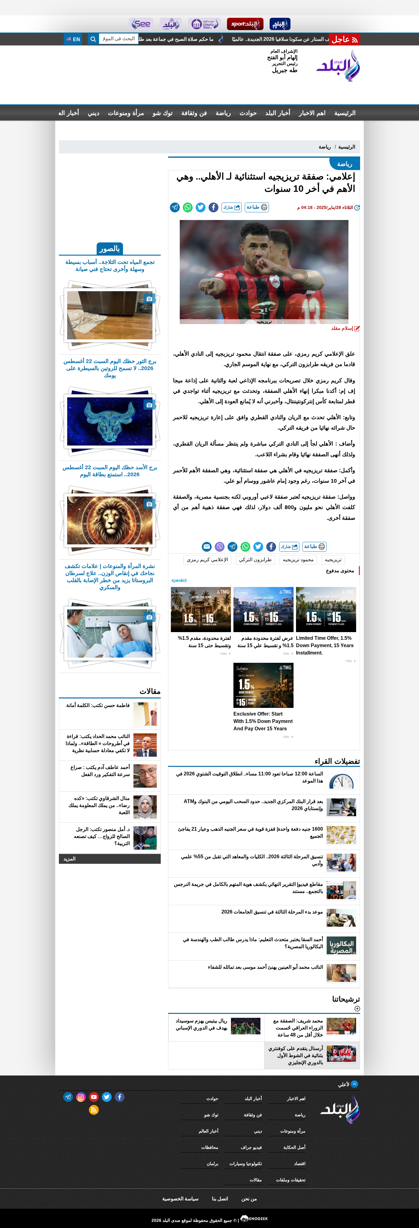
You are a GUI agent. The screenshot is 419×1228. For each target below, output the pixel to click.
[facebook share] (213, 207)
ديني (93, 113)
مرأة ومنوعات (126, 113)
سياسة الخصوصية (180, 1198)
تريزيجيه (333, 559)
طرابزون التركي (255, 559)
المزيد (69, 858)
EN (76, 39)
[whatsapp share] (188, 207)
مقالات (256, 1179)
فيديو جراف (251, 1147)
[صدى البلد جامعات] (204, 24)
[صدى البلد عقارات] (171, 24)
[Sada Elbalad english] (141, 24)
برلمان (212, 1163)
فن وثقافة (194, 113)
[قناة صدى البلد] (280, 24)
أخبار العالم (65, 113)
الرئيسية (345, 113)
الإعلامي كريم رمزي (207, 559)
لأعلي (344, 1084)
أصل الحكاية (294, 1147)
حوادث (248, 113)
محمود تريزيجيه (298, 559)
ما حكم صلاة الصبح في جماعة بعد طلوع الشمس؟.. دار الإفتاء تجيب (209, 39)
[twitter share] (201, 207)
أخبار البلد (277, 113)
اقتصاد (300, 1163)
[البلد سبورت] (245, 24)
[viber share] (220, 547)
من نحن (249, 1198)
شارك (228, 207)
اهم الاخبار (312, 113)
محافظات (209, 1147)
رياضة (223, 113)
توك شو (163, 113)
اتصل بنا (220, 1198)
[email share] (175, 207)
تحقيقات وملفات (291, 1179)
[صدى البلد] (338, 65)
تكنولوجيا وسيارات (245, 1163)
